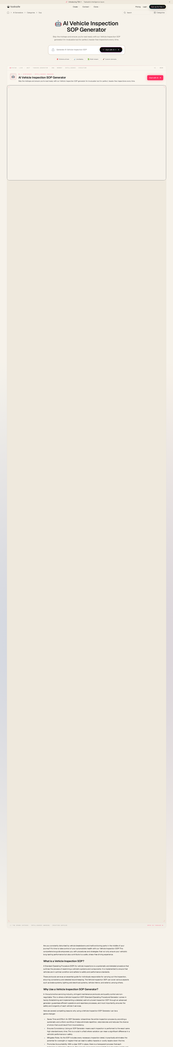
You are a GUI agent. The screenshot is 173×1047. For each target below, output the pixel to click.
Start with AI (153, 78)
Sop (40, 13)
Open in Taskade (154, 925)
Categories (31, 13)
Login (145, 7)
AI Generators (18, 13)
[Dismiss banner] (169, 1)
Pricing (138, 7)
